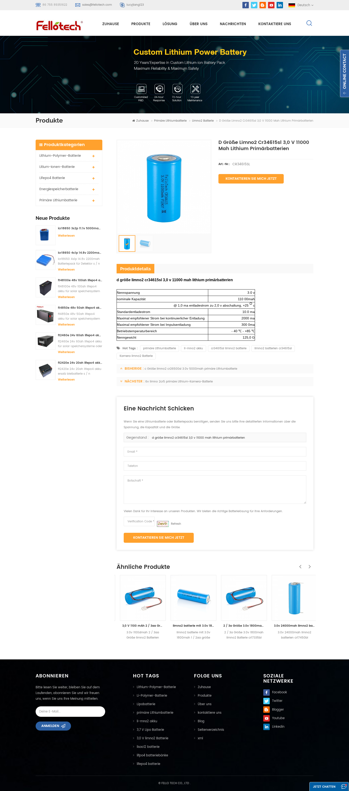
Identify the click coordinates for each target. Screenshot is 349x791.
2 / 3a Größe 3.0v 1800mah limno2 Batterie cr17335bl (240, 626)
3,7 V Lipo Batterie (150, 729)
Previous (299, 564)
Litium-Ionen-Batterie (57, 167)
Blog (201, 721)
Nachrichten (233, 24)
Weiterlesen (66, 236)
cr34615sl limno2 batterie (228, 348)
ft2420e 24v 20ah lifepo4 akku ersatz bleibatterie (80, 363)
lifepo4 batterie (52, 178)
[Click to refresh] (163, 524)
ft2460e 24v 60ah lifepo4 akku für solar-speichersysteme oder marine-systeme (80, 335)
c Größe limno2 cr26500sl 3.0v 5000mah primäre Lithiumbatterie (191, 369)
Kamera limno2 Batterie (136, 356)
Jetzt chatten (324, 787)
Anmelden (50, 726)
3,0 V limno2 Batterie (152, 738)
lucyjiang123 (135, 5)
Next (308, 564)
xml (200, 738)
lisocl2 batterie (148, 747)
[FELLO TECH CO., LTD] (63, 25)
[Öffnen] (344, 73)
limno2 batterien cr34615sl (273, 348)
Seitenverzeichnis (211, 729)
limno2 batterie (203, 121)
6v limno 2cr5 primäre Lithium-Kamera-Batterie (179, 381)
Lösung (170, 24)
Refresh (176, 524)
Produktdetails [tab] (135, 268)
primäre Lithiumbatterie (170, 121)
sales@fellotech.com (97, 5)
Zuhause (110, 24)
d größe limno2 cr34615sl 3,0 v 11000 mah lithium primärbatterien (198, 438)
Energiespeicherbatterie (58, 189)
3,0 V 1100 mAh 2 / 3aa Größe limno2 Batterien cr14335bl (139, 626)
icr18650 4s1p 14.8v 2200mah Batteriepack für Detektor (80, 253)
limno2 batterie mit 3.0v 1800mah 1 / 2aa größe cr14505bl (190, 626)
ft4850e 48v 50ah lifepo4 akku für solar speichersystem (80, 308)
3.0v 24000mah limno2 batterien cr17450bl (291, 626)
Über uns (199, 24)
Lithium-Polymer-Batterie (60, 155)
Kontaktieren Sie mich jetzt (251, 178)
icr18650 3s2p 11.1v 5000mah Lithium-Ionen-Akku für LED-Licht (80, 228)
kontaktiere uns (274, 24)
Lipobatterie (146, 704)
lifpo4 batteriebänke (152, 755)
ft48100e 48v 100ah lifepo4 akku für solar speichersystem (80, 280)
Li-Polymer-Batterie (152, 695)
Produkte (140, 24)
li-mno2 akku (193, 348)
